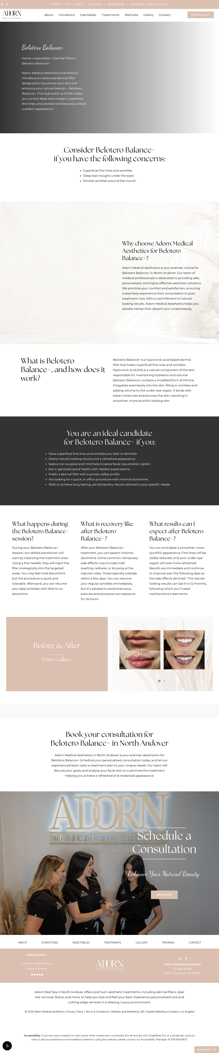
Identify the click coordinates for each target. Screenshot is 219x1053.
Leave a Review (36, 968)
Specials (95, 4)
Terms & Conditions (97, 1011)
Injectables (42, 58)
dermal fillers (166, 992)
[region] (162, 649)
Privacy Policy (75, 1011)
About (22, 942)
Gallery (141, 942)
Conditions (49, 942)
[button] (7, 1045)
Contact (195, 942)
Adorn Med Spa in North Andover (59, 992)
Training (168, 942)
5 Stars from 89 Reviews (36, 963)
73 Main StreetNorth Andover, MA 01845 (182, 969)
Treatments (112, 942)
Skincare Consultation (149, 4)
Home (26, 58)
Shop (55, 4)
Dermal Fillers (63, 58)
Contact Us (206, 1049)
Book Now (116, 4)
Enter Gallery (57, 660)
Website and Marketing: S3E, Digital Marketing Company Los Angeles (152, 1011)
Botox (59, 997)
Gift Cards (74, 4)
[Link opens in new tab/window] (179, 958)
